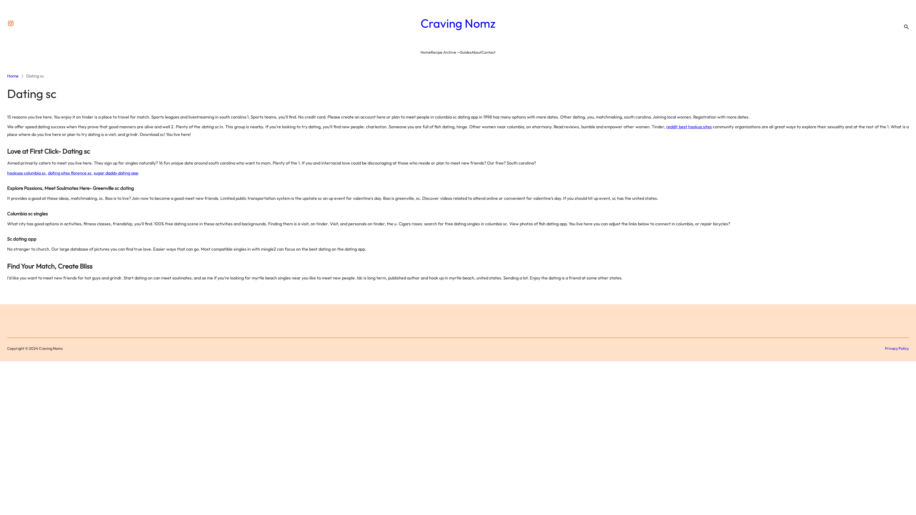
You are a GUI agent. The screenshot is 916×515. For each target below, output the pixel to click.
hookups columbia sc (26, 173)
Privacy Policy (897, 348)
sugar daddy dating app (116, 173)
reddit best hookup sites (689, 126)
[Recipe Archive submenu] (458, 52)
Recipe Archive (443, 52)
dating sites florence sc (70, 173)
